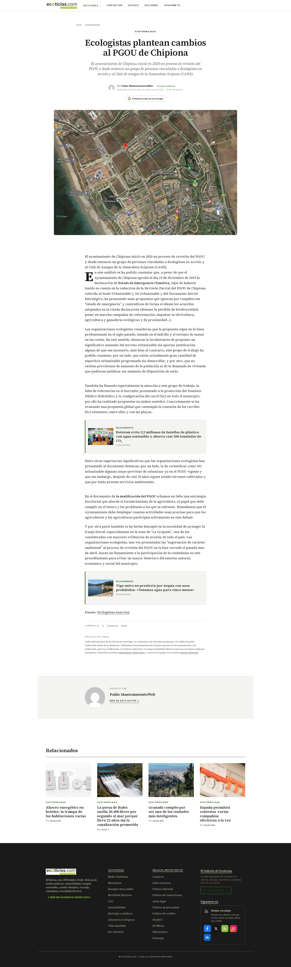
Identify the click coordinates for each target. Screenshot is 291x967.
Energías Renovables (120, 889)
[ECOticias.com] (62, 5)
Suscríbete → (216, 890)
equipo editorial (189, 652)
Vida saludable (117, 926)
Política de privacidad (166, 907)
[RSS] (224, 928)
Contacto (158, 876)
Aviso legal (159, 901)
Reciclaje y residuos (120, 913)
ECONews (158, 926)
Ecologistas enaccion (113, 612)
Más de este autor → (124, 700)
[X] (216, 928)
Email (124, 625)
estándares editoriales (132, 652)
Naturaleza (114, 883)
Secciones (90, 5)
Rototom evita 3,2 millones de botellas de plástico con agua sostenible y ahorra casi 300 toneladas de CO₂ (158, 436)
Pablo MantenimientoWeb (137, 85)
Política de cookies (164, 913)
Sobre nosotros (162, 883)
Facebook (112, 625)
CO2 (110, 901)
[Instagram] (233, 928)
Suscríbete (172, 5)
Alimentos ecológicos (121, 919)
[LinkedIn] (207, 937)
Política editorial (163, 889)
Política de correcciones (167, 895)
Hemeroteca (160, 932)
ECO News (151, 5)
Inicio (79, 25)
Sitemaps (158, 938)
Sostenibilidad (92, 25)
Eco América (116, 932)
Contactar (114, 5)
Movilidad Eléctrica (120, 895)
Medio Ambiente (118, 876)
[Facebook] (207, 928)
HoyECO (133, 5)
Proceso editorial (166, 86)
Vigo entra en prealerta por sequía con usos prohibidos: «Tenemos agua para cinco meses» (155, 588)
